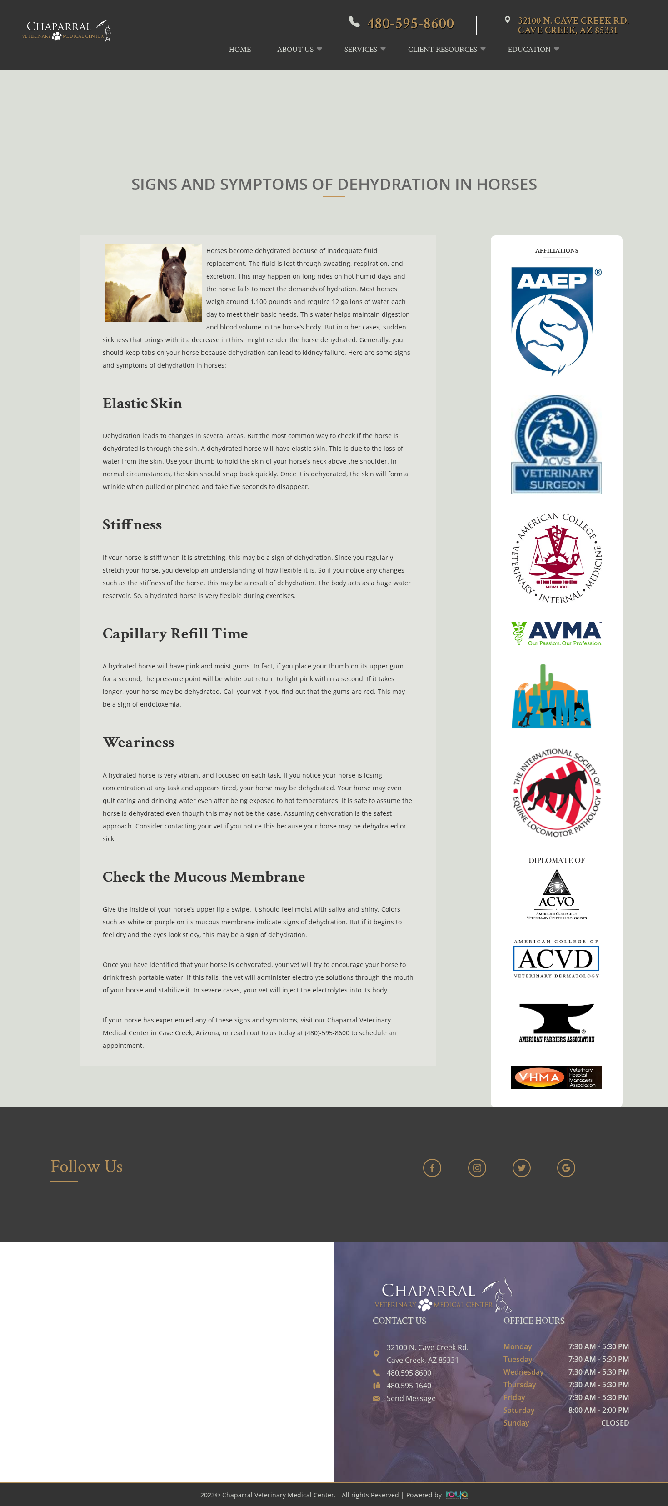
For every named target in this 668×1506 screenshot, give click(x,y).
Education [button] (529, 50)
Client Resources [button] (442, 50)
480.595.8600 (409, 1373)
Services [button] (360, 50)
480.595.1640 (409, 1386)
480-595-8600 (410, 23)
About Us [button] (295, 50)
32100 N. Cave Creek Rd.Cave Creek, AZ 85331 (573, 25)
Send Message (411, 1398)
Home (240, 50)
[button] (581, 46)
